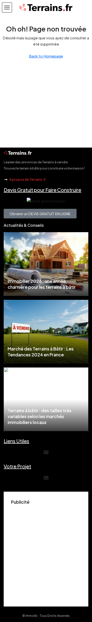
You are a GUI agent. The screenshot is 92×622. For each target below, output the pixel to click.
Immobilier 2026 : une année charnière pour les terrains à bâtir (42, 284)
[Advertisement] (46, 553)
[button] (7, 7)
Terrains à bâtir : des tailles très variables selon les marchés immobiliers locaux (39, 416)
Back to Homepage (46, 56)
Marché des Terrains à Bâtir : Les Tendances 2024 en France (41, 351)
